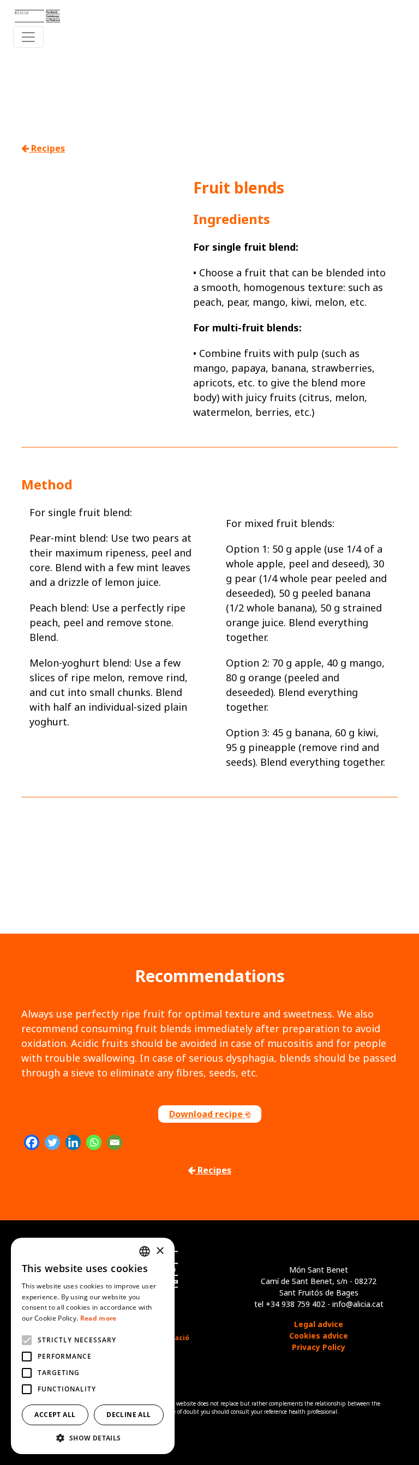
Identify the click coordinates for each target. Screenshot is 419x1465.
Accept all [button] (54, 1414)
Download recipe (207, 1114)
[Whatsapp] (93, 1142)
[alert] (93, 1346)
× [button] (159, 1251)
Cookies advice (318, 1335)
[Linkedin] (73, 1142)
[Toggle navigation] (28, 37)
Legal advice (318, 1324)
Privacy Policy (318, 1347)
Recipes (47, 148)
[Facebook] (31, 1142)
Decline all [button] (128, 1414)
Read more (98, 1318)
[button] (93, 1437)
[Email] (114, 1142)
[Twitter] (52, 1142)
